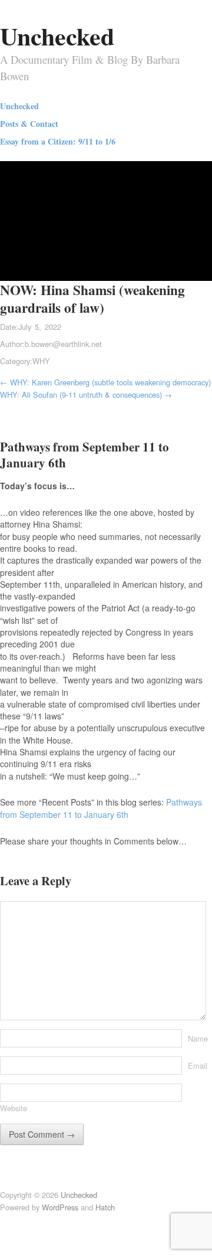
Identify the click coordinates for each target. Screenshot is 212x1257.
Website (13, 1108)
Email (197, 1065)
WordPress (60, 1207)
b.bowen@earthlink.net (63, 343)
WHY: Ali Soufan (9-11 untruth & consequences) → (86, 394)
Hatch (105, 1207)
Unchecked (57, 36)
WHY (41, 360)
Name (198, 1038)
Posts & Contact (29, 124)
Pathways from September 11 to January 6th (101, 808)
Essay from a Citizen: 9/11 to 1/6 (57, 142)
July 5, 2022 (39, 326)
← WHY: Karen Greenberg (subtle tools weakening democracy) (105, 382)
